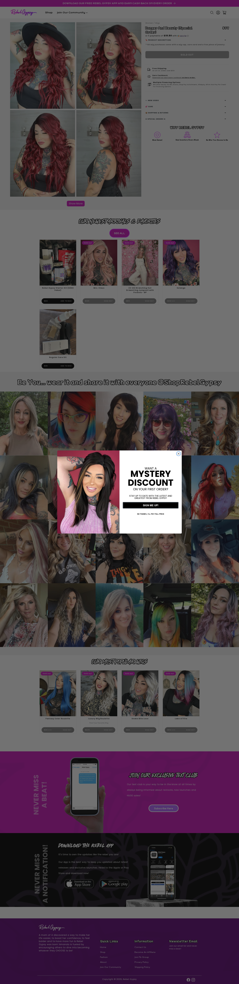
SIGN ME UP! (150, 505)
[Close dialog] (178, 453)
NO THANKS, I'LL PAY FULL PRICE (150, 514)
